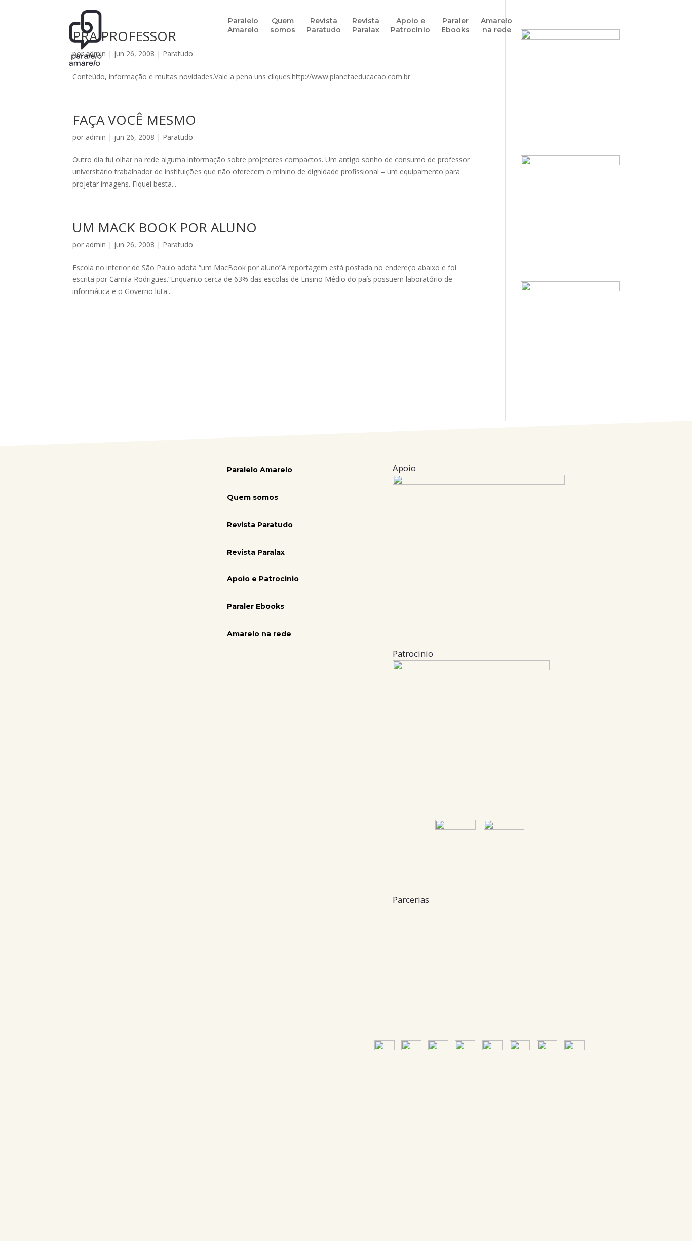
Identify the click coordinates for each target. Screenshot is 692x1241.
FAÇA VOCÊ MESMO (134, 120)
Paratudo (178, 137)
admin (96, 137)
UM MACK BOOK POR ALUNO (164, 227)
